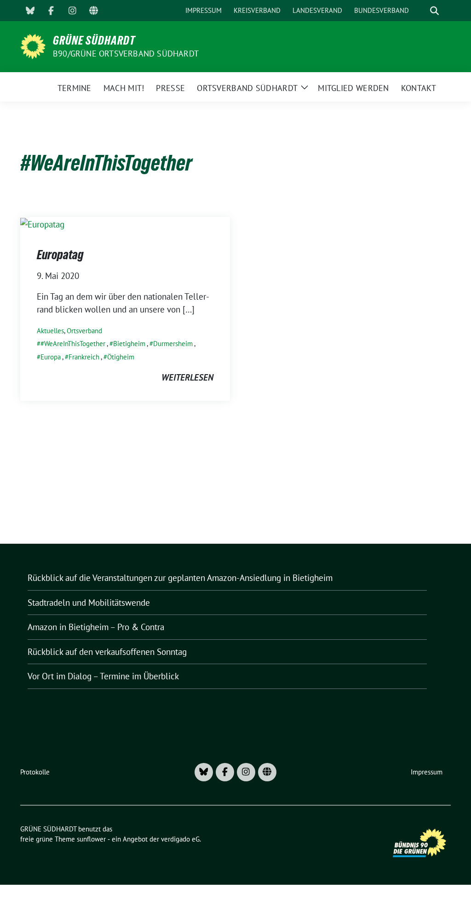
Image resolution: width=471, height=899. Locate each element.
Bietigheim (129, 343)
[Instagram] (72, 10)
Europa (50, 357)
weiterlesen (187, 377)
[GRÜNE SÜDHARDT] (33, 45)
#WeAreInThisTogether (72, 343)
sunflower (91, 839)
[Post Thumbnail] (42, 223)
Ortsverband (84, 330)
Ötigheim (120, 357)
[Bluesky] (30, 10)
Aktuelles (50, 330)
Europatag (60, 254)
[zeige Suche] (434, 11)
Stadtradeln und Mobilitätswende (89, 602)
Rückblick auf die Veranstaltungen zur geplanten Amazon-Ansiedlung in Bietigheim (180, 577)
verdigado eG (180, 839)
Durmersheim (173, 343)
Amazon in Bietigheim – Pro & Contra (96, 626)
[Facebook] (51, 10)
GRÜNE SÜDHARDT (94, 40)
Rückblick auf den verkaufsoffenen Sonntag (107, 651)
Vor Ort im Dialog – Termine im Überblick (103, 676)
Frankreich (84, 357)
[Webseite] (93, 10)
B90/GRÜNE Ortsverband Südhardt (126, 53)
